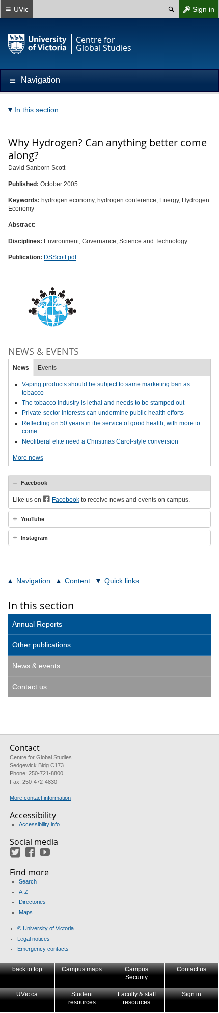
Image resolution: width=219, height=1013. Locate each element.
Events (47, 367)
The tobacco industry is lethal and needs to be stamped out (103, 402)
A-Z (23, 892)
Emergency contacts (43, 949)
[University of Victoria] (37, 44)
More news (28, 457)
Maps (26, 912)
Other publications (41, 645)
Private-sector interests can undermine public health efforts (103, 413)
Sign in (196, 11)
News (21, 367)
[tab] (109, 483)
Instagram (34, 538)
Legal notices (33, 939)
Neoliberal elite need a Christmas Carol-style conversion (100, 441)
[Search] (171, 9)
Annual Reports (37, 624)
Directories (32, 902)
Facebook (34, 483)
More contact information (40, 798)
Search (28, 881)
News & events (36, 666)
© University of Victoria (45, 928)
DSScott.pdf (60, 257)
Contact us (29, 687)
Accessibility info (39, 824)
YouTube (32, 519)
